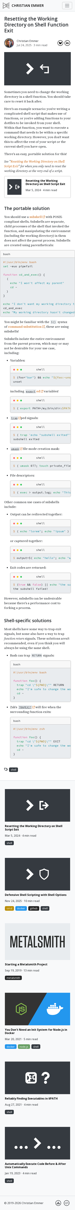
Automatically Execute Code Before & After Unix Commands (35, 1165)
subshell (36, 217)
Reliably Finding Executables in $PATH (31, 1098)
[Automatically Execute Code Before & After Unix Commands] (37, 1143)
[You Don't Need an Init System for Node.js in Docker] (37, 1009)
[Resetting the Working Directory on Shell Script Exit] (14, 187)
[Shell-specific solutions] (1, 620)
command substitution (25, 326)
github (34, 908)
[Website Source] (66, 1203)
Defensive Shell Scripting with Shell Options (35, 895)
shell (13, 769)
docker (21, 908)
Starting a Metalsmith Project (26, 964)
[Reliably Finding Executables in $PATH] (37, 1078)
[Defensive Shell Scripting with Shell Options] (37, 874)
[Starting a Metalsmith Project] (37, 941)
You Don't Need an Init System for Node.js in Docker (36, 1031)
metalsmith (13, 977)
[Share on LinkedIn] (67, 43)
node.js (24, 1046)
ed (33, 391)
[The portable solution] (1, 208)
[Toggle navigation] (67, 5)
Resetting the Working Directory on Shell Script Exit (45, 182)
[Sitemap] (58, 1203)
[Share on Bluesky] (60, 43)
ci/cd (9, 908)
